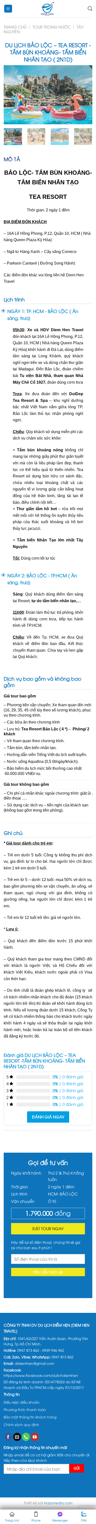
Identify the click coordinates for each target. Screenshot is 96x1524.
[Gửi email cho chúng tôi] (17, 1437)
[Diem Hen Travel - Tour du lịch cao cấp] (48, 8)
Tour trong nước (51, 27)
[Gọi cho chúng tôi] (26, 1437)
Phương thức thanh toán (25, 1409)
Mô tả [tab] (12, 159)
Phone (36, 1520)
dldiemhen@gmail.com (34, 1363)
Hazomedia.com (58, 1502)
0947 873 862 (28, 1350)
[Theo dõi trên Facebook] (8, 1437)
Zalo (84, 1520)
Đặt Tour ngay (48, 1228)
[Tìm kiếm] (90, 8)
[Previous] (11, 95)
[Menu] (8, 9)
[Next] (84, 95)
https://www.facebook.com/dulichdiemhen (41, 1375)
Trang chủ (15, 27)
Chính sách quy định (21, 1424)
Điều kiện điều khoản (22, 1402)
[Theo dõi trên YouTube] (35, 1437)
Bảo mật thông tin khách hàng (30, 1416)
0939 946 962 (53, 1350)
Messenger (60, 1520)
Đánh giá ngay (48, 1116)
